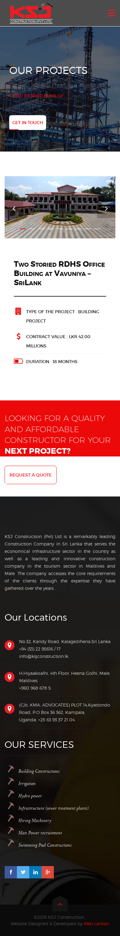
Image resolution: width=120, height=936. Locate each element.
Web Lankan (96, 923)
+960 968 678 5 (35, 688)
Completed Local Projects (69, 85)
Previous (14, 209)
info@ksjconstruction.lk (43, 656)
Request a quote (31, 475)
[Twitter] (23, 872)
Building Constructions (39, 771)
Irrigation (27, 783)
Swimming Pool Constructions (45, 845)
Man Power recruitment (40, 833)
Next (106, 209)
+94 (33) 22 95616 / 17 (40, 648)
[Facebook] (11, 872)
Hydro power (30, 796)
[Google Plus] (48, 872)
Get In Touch (27, 122)
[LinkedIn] (35, 872)
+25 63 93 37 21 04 (56, 719)
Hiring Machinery (34, 820)
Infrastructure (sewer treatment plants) (53, 808)
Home (19, 85)
